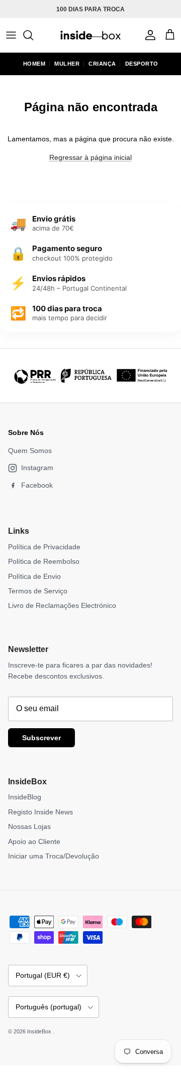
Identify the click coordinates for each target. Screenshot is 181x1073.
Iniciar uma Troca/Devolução (53, 856)
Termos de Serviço (37, 591)
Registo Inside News (40, 812)
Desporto (141, 64)
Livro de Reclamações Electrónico (62, 605)
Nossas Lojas (29, 826)
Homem (34, 64)
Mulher (66, 64)
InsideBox (40, 1031)
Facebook (37, 485)
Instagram (37, 468)
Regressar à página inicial (90, 157)
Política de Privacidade (44, 547)
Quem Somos (30, 451)
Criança (102, 64)
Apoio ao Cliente (34, 841)
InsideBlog (24, 797)
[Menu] (11, 35)
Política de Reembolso (43, 561)
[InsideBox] (90, 35)
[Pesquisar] (33, 35)
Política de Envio (34, 576)
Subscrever (41, 738)
